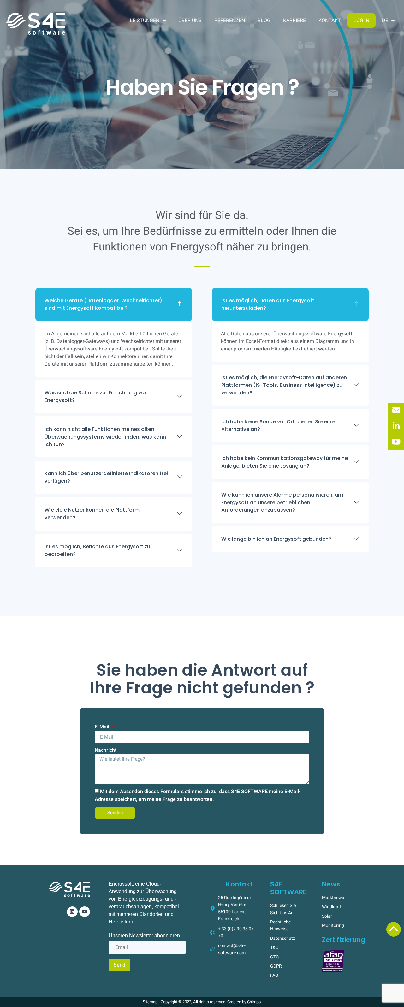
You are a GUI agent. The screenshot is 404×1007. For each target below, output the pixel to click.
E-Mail (102, 727)
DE (385, 20)
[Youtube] (84, 911)
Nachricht (106, 750)
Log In (361, 20)
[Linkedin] (72, 911)
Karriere (294, 20)
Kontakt (329, 20)
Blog (264, 20)
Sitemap (150, 1002)
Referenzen (229, 20)
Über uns (190, 20)
